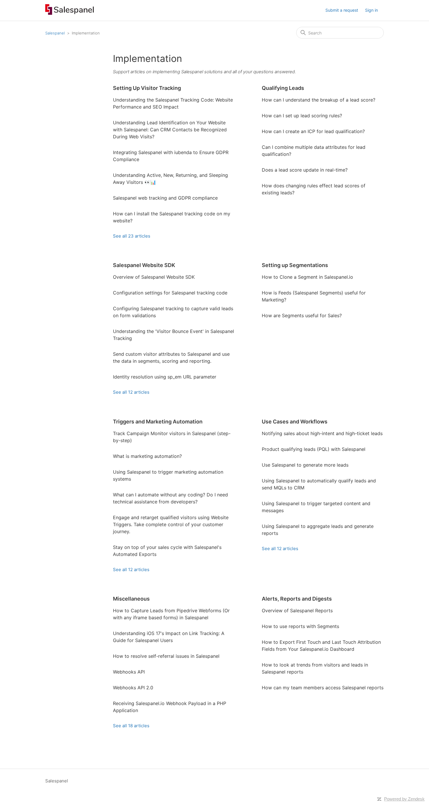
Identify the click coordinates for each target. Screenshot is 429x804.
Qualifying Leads (283, 88)
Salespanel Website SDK (144, 265)
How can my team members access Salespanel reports (322, 687)
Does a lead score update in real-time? (305, 170)
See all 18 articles (131, 725)
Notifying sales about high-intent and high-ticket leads (322, 433)
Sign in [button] (371, 10)
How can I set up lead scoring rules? (302, 115)
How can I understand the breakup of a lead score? (318, 100)
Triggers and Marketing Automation (158, 421)
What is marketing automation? (147, 456)
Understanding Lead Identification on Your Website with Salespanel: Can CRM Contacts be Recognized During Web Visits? (170, 129)
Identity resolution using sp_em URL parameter (164, 377)
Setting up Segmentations (295, 265)
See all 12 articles (131, 392)
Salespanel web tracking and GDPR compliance (165, 198)
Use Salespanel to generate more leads (305, 465)
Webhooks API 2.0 (133, 687)
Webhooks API (129, 672)
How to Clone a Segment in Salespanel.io (307, 277)
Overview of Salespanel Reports (297, 610)
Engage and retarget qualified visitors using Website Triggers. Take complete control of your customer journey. (171, 524)
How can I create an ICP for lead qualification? (313, 131)
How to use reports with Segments (300, 626)
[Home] (69, 13)
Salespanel (55, 33)
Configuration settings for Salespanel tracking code (170, 293)
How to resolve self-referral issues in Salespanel (166, 656)
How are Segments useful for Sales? (302, 315)
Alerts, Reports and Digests (297, 599)
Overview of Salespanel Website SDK (154, 277)
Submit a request (341, 10)
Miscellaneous (131, 599)
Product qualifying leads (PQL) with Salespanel (313, 449)
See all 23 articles (131, 236)
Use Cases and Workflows (294, 421)
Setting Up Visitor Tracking (147, 88)
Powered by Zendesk (404, 798)
